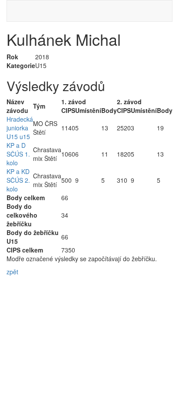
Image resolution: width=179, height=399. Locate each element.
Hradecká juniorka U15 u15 (20, 128)
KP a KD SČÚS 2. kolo (18, 180)
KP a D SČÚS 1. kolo (18, 154)
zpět (12, 271)
